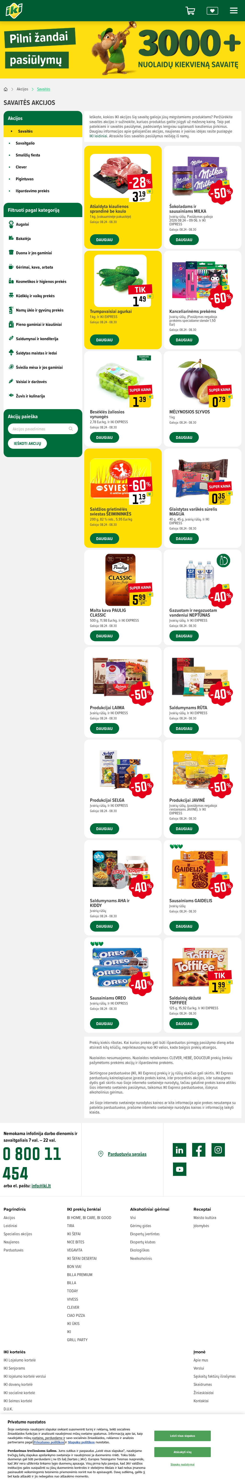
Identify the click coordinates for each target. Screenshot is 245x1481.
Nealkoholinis (141, 1258)
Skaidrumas (203, 1384)
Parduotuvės (13, 1250)
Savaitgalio (25, 143)
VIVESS (72, 1299)
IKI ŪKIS (73, 1323)
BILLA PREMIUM (79, 1275)
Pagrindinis (15, 1209)
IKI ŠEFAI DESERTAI (82, 1258)
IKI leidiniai (98, 136)
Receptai (202, 1209)
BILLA (71, 1283)
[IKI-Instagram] (218, 1150)
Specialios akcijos (18, 1234)
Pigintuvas (24, 179)
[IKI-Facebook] (199, 1150)
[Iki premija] (212, 10)
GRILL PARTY (77, 1340)
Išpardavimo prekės (32, 191)
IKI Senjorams (14, 1368)
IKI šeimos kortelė (18, 1401)
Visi (133, 1217)
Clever (21, 167)
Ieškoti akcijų (27, 443)
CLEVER (73, 1307)
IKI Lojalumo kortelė (20, 1360)
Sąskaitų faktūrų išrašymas (215, 1376)
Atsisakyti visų (182, 1452)
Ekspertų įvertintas (145, 1234)
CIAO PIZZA (76, 1315)
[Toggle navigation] (233, 10)
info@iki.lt (41, 1185)
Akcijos (22, 89)
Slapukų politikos (81, 1442)
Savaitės (25, 131)
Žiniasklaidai (204, 1393)
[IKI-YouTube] (179, 1169)
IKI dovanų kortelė (18, 1384)
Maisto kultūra (205, 1217)
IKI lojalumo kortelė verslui (25, 1376)
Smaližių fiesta (28, 155)
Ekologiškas (140, 1250)
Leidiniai (10, 1226)
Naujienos (11, 1242)
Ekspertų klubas (143, 1242)
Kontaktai (201, 1401)
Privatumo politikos (48, 1442)
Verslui (199, 1368)
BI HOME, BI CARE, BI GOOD (89, 1217)
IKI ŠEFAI (74, 1234)
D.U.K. (8, 1409)
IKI (69, 1332)
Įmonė (200, 1352)
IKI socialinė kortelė (19, 1393)
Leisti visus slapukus (182, 1436)
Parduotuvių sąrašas (127, 1154)
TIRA (70, 1226)
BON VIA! (74, 1266)
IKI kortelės (15, 1352)
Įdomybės (201, 1226)
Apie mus (201, 1360)
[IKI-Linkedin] (179, 1150)
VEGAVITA (74, 1250)
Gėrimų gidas (140, 1226)
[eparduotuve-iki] (190, 10)
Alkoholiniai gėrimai (149, 1209)
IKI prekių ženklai (84, 1209)
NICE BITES (75, 1242)
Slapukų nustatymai (183, 1464)
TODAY (72, 1291)
